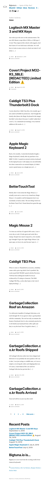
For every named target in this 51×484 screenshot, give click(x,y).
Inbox (25, 8)
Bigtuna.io (12, 5)
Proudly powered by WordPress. (22, 478)
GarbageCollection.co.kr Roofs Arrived (25, 391)
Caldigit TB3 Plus (22, 262)
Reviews (31, 8)
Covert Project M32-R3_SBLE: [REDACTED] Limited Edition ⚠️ (25, 76)
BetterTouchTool (22, 186)
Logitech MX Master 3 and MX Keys (24, 29)
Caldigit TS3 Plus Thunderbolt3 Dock (24, 103)
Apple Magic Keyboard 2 (18, 146)
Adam (12, 56)
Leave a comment (15, 58)
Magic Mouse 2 (20, 225)
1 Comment (13, 89)
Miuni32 (12, 8)
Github (19, 8)
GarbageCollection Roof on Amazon (23, 305)
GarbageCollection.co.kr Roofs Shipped (25, 348)
